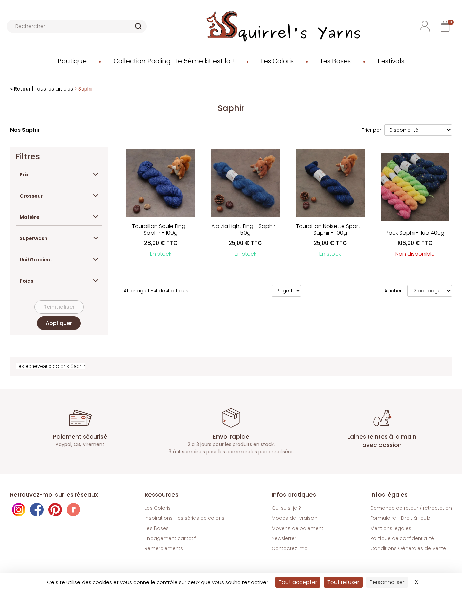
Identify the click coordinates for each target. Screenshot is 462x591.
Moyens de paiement (297, 528)
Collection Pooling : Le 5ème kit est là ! (174, 61)
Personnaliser (387, 582)
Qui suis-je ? (286, 508)
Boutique (72, 61)
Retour (22, 88)
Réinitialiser (59, 307)
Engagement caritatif (170, 538)
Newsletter (284, 538)
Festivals (391, 61)
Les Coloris (277, 61)
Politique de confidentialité (402, 538)
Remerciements (164, 548)
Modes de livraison (294, 518)
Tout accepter (298, 582)
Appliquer (59, 323)
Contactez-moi (290, 548)
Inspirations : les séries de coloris (184, 518)
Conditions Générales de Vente (408, 548)
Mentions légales (390, 528)
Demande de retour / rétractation (411, 508)
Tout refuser (343, 582)
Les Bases (336, 61)
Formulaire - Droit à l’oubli (401, 518)
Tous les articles (53, 88)
